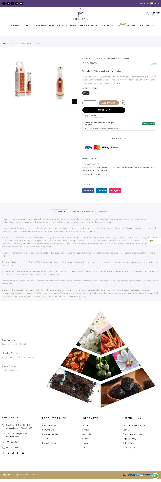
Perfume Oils (48, 430)
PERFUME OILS (58, 25)
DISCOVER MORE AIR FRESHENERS (137, 167)
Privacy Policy (129, 447)
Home (4, 44)
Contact (85, 430)
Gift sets (45, 439)
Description (59, 212)
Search (126, 430)
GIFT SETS (106, 25)
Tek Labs (124, 138)
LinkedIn (101, 190)
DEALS (120, 25)
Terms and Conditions (132, 434)
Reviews (103, 212)
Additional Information (82, 212)
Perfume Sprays (49, 425)
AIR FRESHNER (94, 174)
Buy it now (104, 110)
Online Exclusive (49, 443)
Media (85, 443)
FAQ (84, 447)
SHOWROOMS (135, 25)
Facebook (88, 190)
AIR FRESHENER (100, 167)
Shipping (98, 71)
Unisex (105, 174)
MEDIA (150, 25)
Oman (85, 439)
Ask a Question (89, 158)
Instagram (115, 190)
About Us (86, 434)
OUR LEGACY (15, 25)
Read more (114, 83)
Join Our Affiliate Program (134, 425)
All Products (114, 167)
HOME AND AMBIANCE (83, 25)
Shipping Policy (129, 439)
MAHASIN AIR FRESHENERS (95, 171)
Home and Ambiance (51, 434)
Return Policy (129, 443)
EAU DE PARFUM (36, 25)
